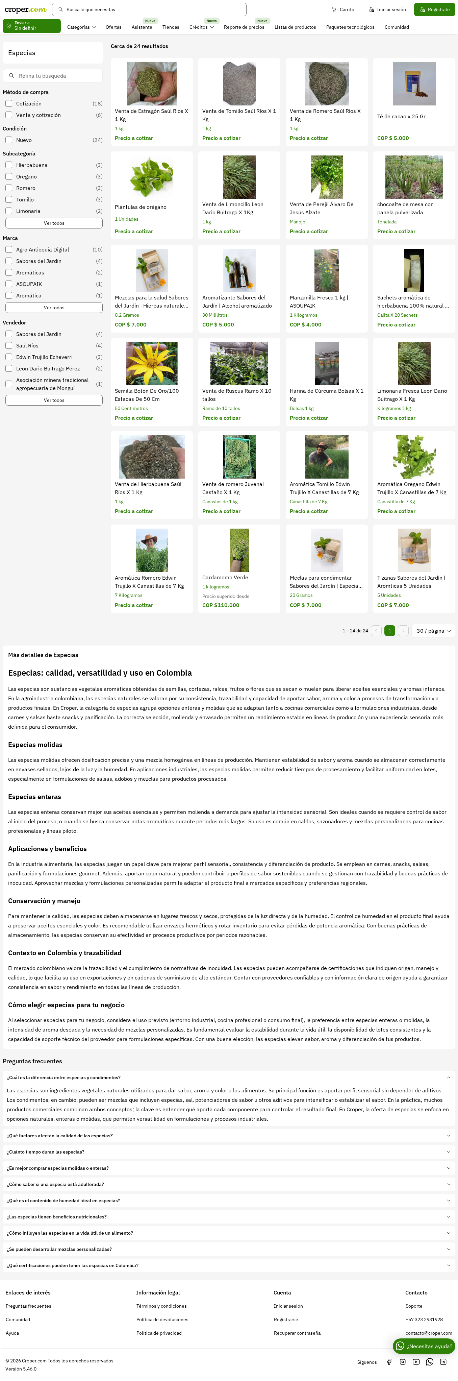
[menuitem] (81, 27)
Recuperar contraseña (297, 1333)
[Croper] (26, 9)
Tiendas (170, 27)
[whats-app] (429, 1362)
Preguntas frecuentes (28, 1306)
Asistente (142, 27)
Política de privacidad (159, 1333)
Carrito (347, 9)
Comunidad (397, 27)
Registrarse (286, 1319)
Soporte (414, 1306)
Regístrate (439, 9)
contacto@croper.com (429, 1333)
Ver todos (54, 223)
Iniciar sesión (391, 9)
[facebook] (389, 1362)
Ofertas (114, 27)
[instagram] (402, 1362)
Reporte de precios (244, 27)
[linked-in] (443, 1362)
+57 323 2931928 (424, 1319)
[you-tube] (416, 1362)
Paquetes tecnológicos (350, 27)
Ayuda (12, 1333)
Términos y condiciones (161, 1306)
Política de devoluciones (162, 1319)
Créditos (198, 27)
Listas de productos (295, 27)
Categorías (78, 27)
